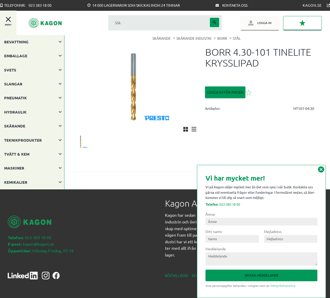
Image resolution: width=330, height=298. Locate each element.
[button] (302, 23)
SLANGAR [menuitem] (13, 83)
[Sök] (214, 22)
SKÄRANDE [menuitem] (14, 125)
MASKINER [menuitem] (14, 168)
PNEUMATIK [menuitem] (15, 97)
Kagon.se (312, 5)
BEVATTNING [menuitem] (16, 41)
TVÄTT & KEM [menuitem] (16, 154)
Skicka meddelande (261, 275)
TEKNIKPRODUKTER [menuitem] (23, 140)
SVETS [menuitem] (10, 70)
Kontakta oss (235, 5)
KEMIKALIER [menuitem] (15, 182)
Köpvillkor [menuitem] (176, 275)
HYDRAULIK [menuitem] (15, 112)
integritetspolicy (282, 285)
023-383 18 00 (222, 204)
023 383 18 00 (40, 5)
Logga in (264, 23)
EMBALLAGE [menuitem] (15, 55)
